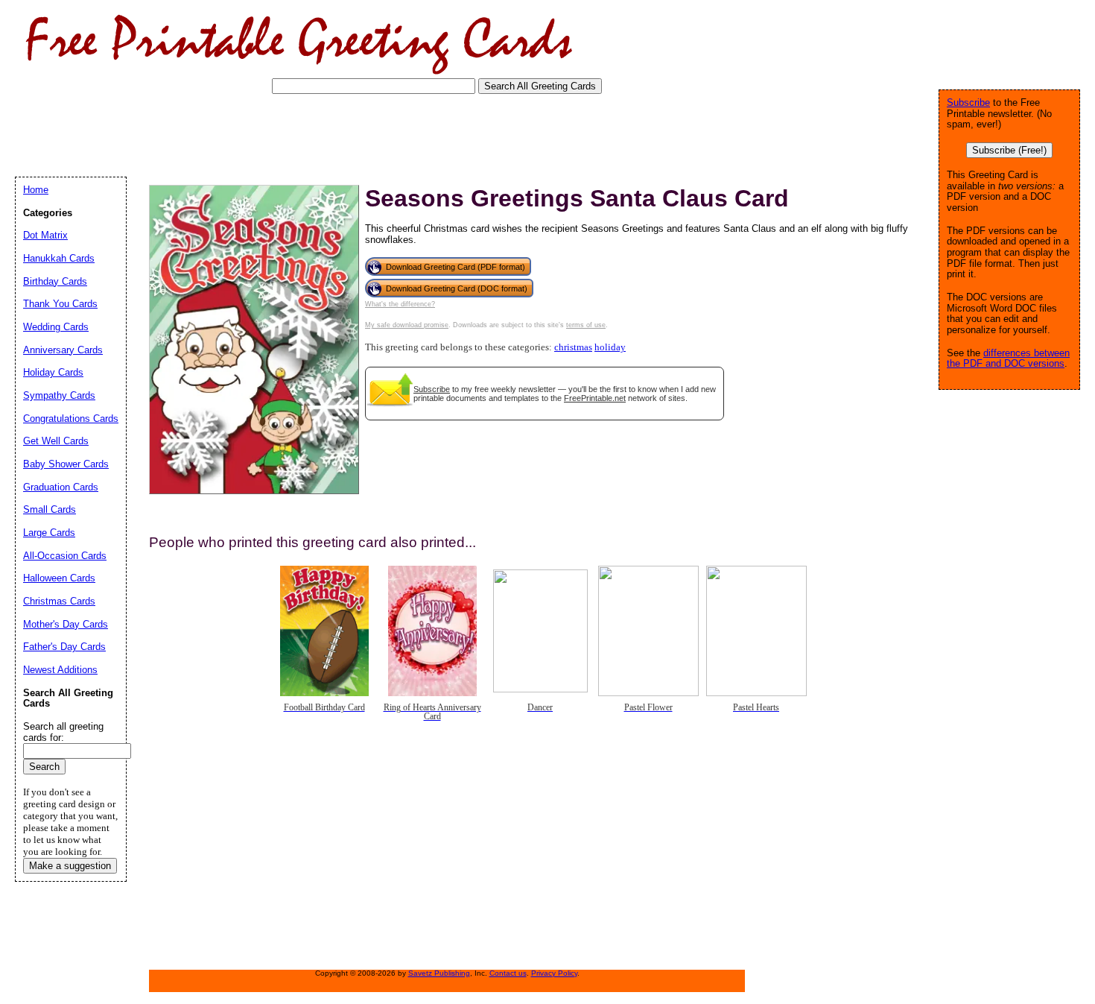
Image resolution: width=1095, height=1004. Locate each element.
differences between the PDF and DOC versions (1008, 358)
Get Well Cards (56, 440)
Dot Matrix (45, 235)
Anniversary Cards (63, 350)
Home (35, 189)
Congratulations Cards (70, 418)
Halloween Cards (59, 578)
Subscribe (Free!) (1009, 150)
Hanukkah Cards (59, 258)
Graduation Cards (60, 487)
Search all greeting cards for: (63, 732)
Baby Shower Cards (66, 464)
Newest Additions (60, 669)
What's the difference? (400, 304)
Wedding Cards (56, 326)
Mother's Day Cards (65, 624)
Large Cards (49, 532)
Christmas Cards (59, 601)
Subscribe (431, 389)
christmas (573, 347)
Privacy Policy (554, 973)
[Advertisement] (286, 134)
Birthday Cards (55, 281)
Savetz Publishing (439, 973)
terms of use (586, 325)
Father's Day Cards (64, 646)
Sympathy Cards (59, 395)
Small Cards (49, 509)
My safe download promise (406, 325)
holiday (610, 347)
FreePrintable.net (595, 398)
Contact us (508, 973)
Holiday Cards (53, 372)
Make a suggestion (70, 865)
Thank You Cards (60, 303)
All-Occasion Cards (65, 555)
